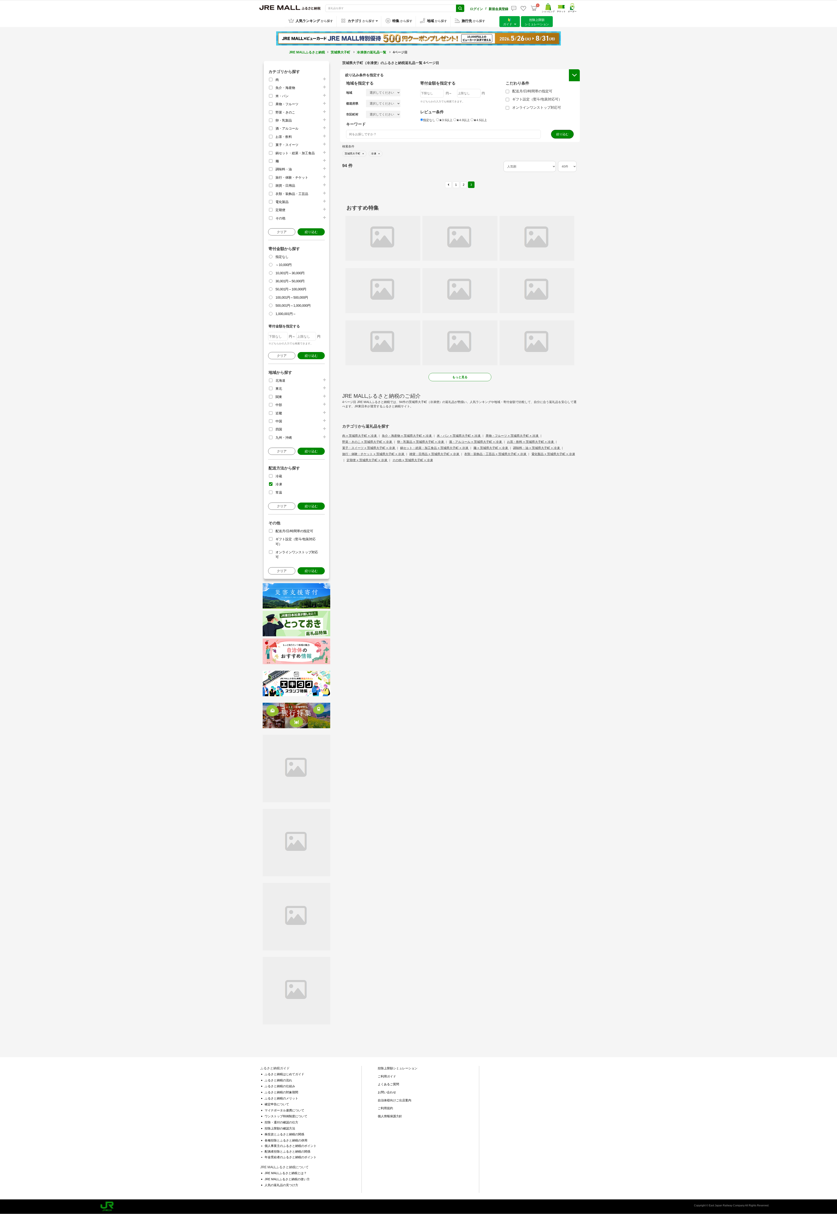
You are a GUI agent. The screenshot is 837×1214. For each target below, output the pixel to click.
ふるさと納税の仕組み (280, 1086)
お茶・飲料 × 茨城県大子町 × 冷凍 (531, 442)
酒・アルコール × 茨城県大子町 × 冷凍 (476, 442)
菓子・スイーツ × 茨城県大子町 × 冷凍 (369, 448)
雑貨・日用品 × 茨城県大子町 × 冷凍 (434, 454)
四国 (279, 429)
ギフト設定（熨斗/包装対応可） (537, 99)
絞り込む (311, 232)
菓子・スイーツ (287, 145)
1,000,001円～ (286, 314)
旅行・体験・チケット (292, 177)
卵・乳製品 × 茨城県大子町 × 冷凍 (421, 442)
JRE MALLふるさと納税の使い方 (287, 1179)
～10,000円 (284, 265)
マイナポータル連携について (284, 1110)
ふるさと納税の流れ (278, 1080)
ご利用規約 (385, 1108)
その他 (280, 218)
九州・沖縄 (284, 437)
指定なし (282, 257)
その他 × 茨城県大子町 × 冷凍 (412, 460)
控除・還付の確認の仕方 (281, 1122)
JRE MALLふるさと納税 (307, 52)
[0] (534, 8)
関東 (279, 397)
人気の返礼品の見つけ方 (281, 1185)
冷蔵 (279, 476)
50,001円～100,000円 (291, 289)
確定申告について (277, 1104)
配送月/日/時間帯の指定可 (294, 531)
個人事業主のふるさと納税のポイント (290, 1146)
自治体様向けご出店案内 (394, 1100)
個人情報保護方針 (390, 1116)
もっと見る (460, 377)
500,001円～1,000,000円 (293, 305)
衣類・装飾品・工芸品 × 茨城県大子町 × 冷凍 (495, 454)
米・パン (282, 96)
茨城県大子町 (340, 52)
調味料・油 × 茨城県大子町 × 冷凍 (537, 448)
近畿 (279, 413)
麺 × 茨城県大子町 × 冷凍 (491, 448)
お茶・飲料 (284, 137)
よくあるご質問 (388, 1084)
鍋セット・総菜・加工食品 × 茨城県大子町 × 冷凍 (434, 448)
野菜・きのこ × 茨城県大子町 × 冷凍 (367, 442)
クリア (282, 232)
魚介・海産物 (285, 88)
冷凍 (279, 484)
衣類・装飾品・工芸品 (292, 194)
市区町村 (352, 114)
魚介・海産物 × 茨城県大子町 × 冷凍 (407, 435)
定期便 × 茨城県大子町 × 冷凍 (367, 460)
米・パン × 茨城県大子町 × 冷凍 (459, 435)
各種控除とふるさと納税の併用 (286, 1140)
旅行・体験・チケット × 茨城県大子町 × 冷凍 (373, 454)
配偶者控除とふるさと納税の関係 (287, 1151)
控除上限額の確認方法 (280, 1128)
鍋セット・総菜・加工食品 (295, 153)
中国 (279, 421)
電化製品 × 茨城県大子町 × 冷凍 (553, 454)
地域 (349, 92)
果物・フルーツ (287, 104)
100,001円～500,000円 (292, 297)
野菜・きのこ (285, 112)
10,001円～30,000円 (290, 273)
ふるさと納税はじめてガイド (284, 1074)
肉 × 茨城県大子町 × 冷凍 (360, 435)
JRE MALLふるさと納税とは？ (286, 1173)
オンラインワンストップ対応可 (536, 107)
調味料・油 (284, 169)
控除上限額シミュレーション (397, 1068)
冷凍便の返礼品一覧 (371, 52)
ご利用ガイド (387, 1076)
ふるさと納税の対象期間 (281, 1092)
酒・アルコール (287, 128)
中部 (279, 405)
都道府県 (352, 103)
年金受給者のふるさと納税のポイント (290, 1157)
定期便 (280, 210)
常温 (279, 492)
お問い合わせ (387, 1092)
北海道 (280, 380)
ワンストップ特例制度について (286, 1116)
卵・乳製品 (284, 120)
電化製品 (282, 202)
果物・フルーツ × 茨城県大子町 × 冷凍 (512, 435)
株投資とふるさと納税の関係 (284, 1134)
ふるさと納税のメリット (281, 1098)
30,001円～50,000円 (290, 281)
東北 (279, 388)
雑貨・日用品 (285, 185)
